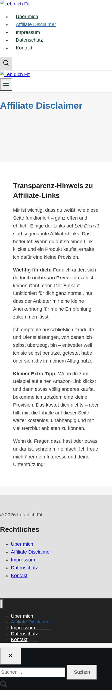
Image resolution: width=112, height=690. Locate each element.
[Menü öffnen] (6, 84)
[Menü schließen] (1, 604)
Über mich (27, 16)
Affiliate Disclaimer (36, 24)
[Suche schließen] (10, 656)
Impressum (28, 32)
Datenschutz (29, 40)
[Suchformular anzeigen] (6, 63)
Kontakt (24, 48)
